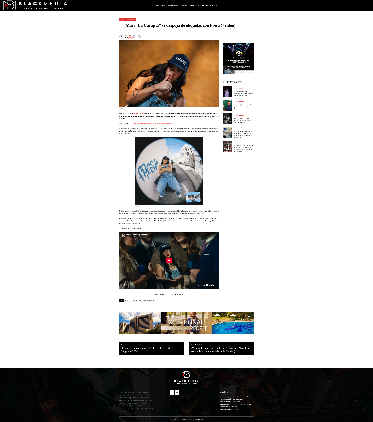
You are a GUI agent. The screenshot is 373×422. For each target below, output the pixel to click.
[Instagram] (177, 392)
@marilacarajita (138, 113)
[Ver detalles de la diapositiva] (238, 58)
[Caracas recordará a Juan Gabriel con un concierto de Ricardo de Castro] (227, 118)
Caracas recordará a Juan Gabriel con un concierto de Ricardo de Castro (242, 120)
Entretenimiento (128, 19)
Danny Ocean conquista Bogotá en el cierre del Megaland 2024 (152, 123)
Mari (140, 300)
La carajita (134, 300)
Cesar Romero (159, 294)
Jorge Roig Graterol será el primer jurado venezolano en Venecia (243, 107)
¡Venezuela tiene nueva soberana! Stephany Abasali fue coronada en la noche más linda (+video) (221, 349)
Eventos (238, 142)
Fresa (127, 300)
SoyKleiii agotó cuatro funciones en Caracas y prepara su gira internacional (243, 93)
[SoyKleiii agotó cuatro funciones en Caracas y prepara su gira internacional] (227, 91)
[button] (217, 5)
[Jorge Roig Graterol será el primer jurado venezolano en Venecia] (227, 105)
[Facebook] (172, 392)
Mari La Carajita (149, 300)
